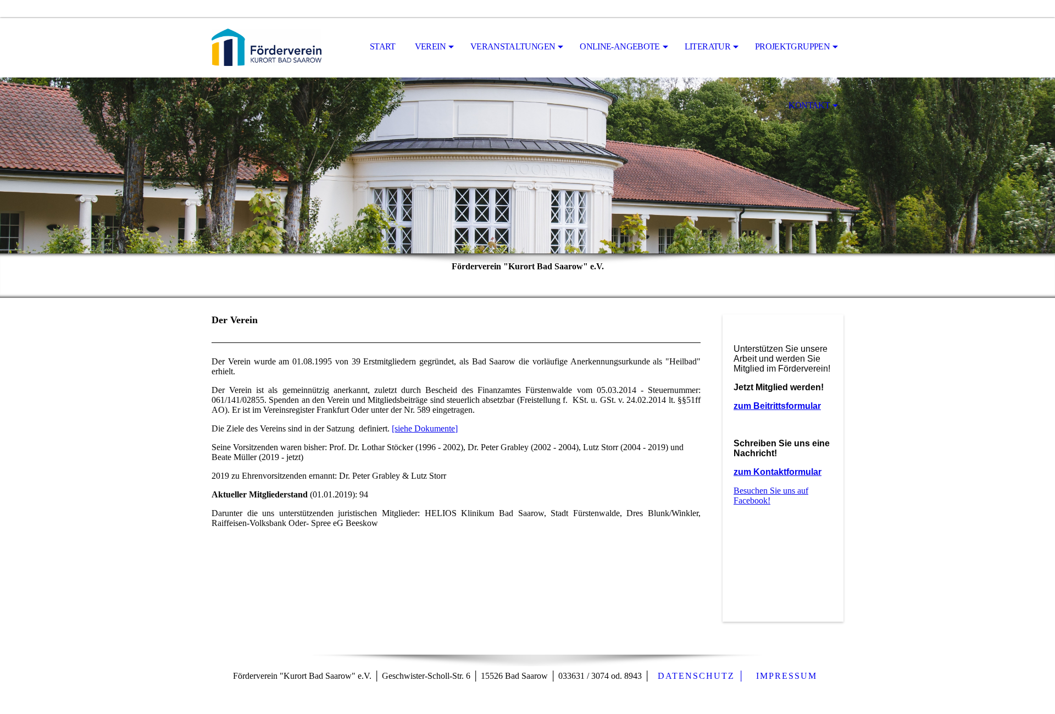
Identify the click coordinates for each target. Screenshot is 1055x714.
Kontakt (809, 105)
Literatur (707, 46)
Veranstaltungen (512, 46)
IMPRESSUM (786, 675)
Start (383, 46)
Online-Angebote (619, 46)
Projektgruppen (792, 46)
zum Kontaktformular (777, 472)
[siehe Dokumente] (425, 428)
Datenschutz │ (701, 675)
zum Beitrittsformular (777, 406)
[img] (266, 47)
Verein (430, 46)
